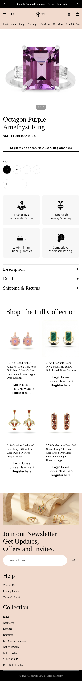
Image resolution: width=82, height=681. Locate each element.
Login (14, 148)
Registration (9, 24)
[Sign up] (74, 560)
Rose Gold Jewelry (13, 665)
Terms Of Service (12, 597)
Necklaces (45, 24)
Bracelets (58, 24)
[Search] (12, 14)
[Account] (69, 14)
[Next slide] (78, 4)
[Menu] (4, 14)
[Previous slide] (4, 4)
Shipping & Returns (21, 288)
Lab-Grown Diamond (14, 641)
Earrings (32, 24)
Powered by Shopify (53, 676)
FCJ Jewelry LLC (35, 676)
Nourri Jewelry (11, 646)
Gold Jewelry (10, 653)
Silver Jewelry (10, 659)
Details (9, 278)
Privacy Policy (11, 591)
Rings (22, 24)
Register (59, 148)
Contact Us (9, 585)
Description (14, 269)
